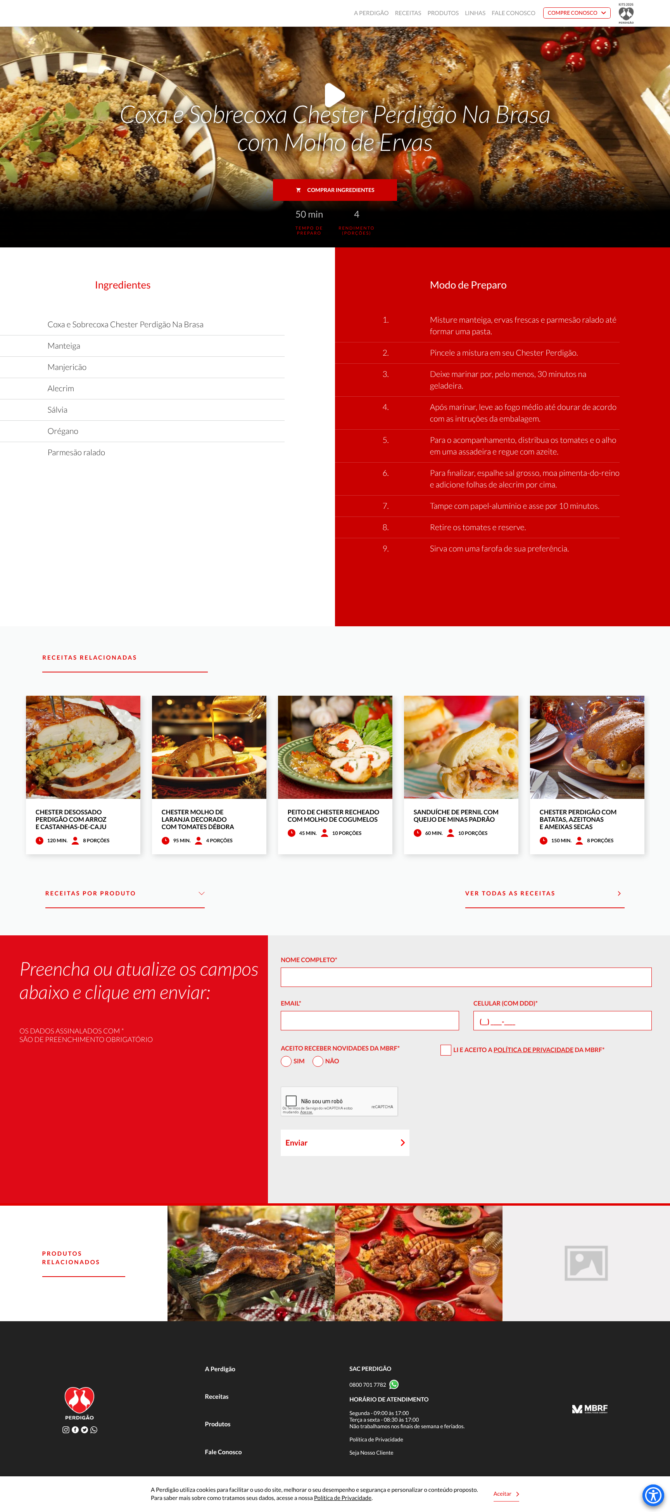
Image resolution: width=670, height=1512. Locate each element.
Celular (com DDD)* (505, 1003)
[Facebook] (75, 1429)
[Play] (335, 97)
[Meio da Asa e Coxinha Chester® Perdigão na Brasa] (418, 1263)
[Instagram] (65, 1429)
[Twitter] (84, 1429)
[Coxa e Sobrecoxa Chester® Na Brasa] (251, 1263)
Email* (291, 1003)
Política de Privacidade (533, 1050)
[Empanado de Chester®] (586, 1263)
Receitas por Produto (90, 893)
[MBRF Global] (590, 1410)
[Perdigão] (45, 13)
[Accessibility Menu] (653, 1495)
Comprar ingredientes (341, 190)
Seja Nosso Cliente (371, 1452)
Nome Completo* (309, 960)
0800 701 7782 (367, 1384)
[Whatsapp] (93, 1429)
